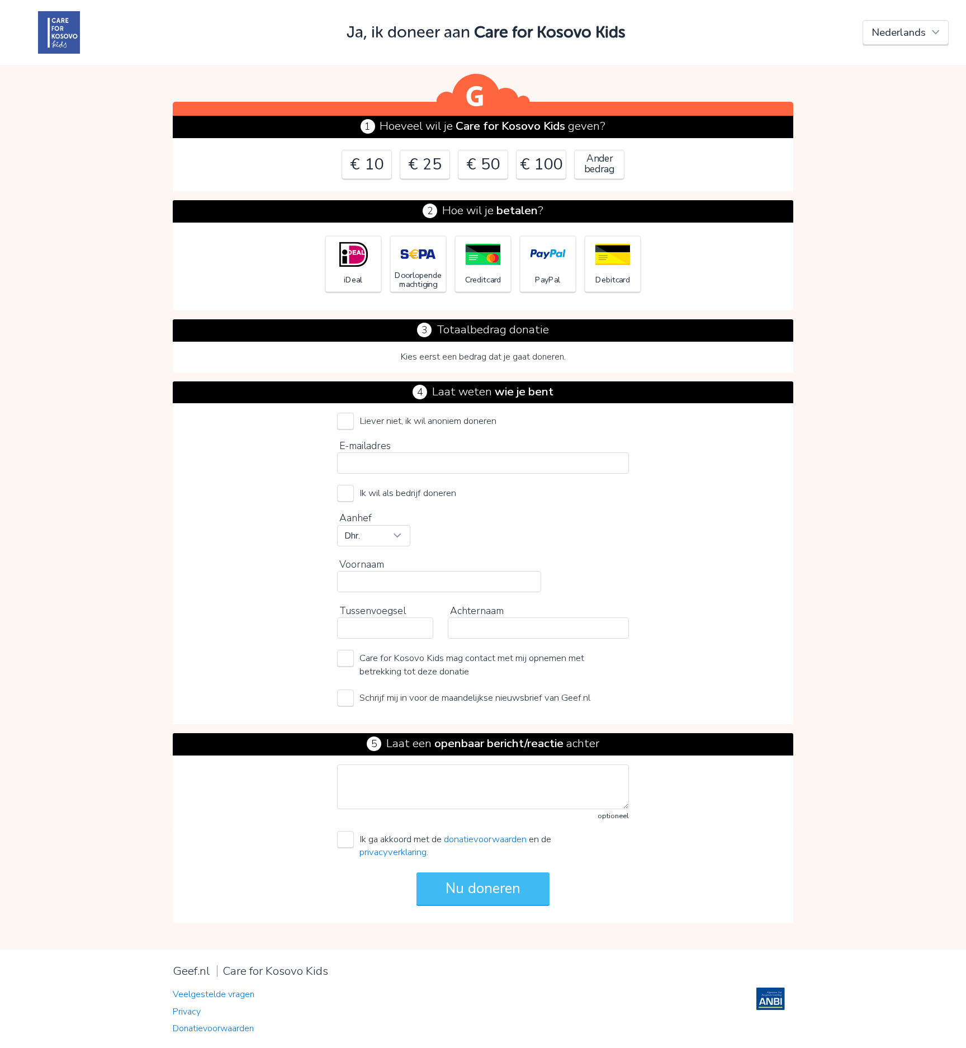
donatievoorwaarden (485, 839)
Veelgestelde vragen (213, 994)
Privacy (187, 1011)
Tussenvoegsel (372, 610)
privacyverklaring (393, 852)
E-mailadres (365, 445)
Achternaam (477, 610)
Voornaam (361, 564)
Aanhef (355, 518)
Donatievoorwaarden (213, 1028)
